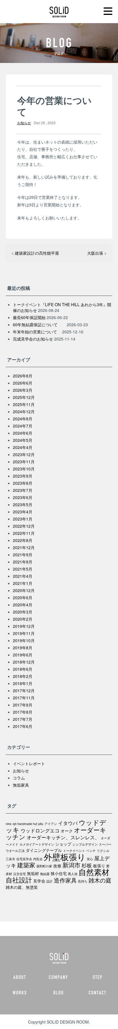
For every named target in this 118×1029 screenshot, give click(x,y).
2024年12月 (24, 411)
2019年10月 (24, 640)
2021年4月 (22, 576)
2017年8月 (22, 712)
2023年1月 (22, 519)
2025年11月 (24, 404)
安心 (90, 859)
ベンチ (91, 850)
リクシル (103, 850)
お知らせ (24, 122)
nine (8, 824)
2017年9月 (22, 705)
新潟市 (71, 864)
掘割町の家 (44, 866)
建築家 (26, 864)
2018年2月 (22, 676)
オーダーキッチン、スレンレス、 (63, 837)
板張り (99, 865)
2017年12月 (24, 690)
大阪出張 (95, 253)
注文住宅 (19, 874)
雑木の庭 (99, 880)
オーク (67, 831)
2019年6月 (22, 655)
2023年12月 (24, 454)
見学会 (39, 881)
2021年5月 (22, 569)
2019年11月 (24, 633)
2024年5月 (22, 440)
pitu (40, 824)
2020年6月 (22, 597)
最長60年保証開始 (29, 317)
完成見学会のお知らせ (33, 339)
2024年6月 (22, 433)
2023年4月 (22, 511)
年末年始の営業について (37, 332)
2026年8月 (22, 376)
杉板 (87, 865)
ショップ (63, 844)
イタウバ (68, 823)
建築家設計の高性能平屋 (37, 253)
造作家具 (65, 880)
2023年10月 (24, 469)
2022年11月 (24, 533)
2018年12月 (24, 662)
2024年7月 (22, 426)
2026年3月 (22, 390)
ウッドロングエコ (40, 830)
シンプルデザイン (85, 844)
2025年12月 (24, 397)
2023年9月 (22, 476)
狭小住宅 (59, 873)
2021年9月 (22, 554)
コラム (19, 778)
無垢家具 (21, 785)
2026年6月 (22, 383)
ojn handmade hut (25, 824)
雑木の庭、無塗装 (22, 887)
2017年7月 (22, 719)
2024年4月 (22, 447)
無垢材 (33, 873)
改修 (57, 865)
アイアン (50, 824)
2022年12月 (24, 526)
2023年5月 (22, 504)
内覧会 (38, 859)
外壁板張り (65, 856)
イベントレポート (29, 763)
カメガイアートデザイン (36, 844)
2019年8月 (22, 647)
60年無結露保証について (39, 324)
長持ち (82, 881)
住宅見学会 (24, 859)
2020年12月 (24, 590)
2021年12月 (24, 547)
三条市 (10, 859)
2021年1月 (22, 583)
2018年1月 (22, 683)
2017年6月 (22, 726)
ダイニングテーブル (44, 850)
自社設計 (19, 879)
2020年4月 (22, 604)
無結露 (45, 874)
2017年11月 (24, 697)
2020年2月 (22, 619)
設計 (49, 881)
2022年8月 (22, 540)
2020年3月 (22, 612)
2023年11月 (24, 461)
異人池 (72, 874)
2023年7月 (22, 490)
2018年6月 (22, 669)
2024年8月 (22, 419)
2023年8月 (22, 483)
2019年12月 (24, 626)
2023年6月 (22, 497)
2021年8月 (22, 562)
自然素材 (93, 871)
